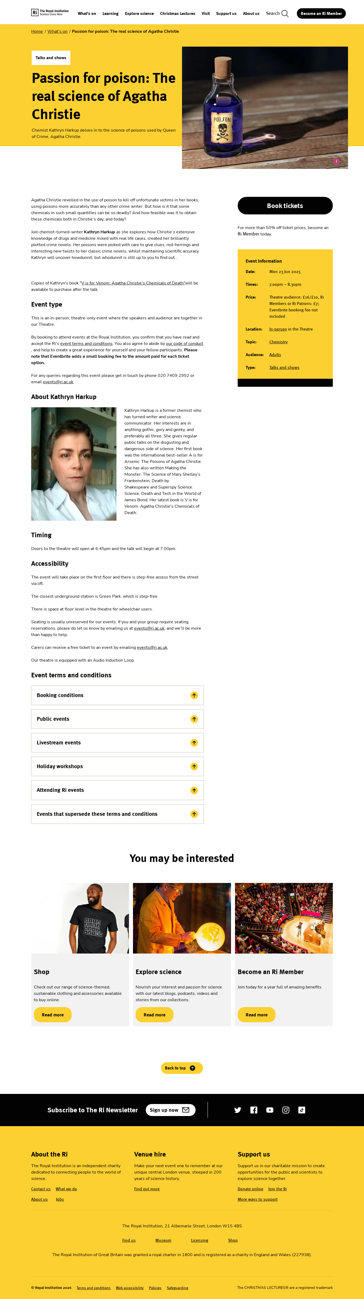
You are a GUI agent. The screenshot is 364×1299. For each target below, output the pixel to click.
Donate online (250, 1188)
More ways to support (258, 1199)
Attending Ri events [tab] (60, 790)
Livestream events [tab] (59, 742)
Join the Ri (277, 1188)
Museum (163, 1240)
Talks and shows (284, 367)
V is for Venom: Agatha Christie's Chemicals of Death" (133, 283)
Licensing (199, 1240)
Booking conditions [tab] (60, 695)
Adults (275, 354)
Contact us (41, 1188)
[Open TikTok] (302, 1110)
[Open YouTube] (270, 1110)
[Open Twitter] (238, 1110)
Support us (226, 13)
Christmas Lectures (177, 13)
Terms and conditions (94, 1288)
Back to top (175, 1067)
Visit (206, 13)
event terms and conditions (86, 344)
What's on (87, 13)
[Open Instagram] (286, 1110)
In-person (278, 329)
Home (37, 31)
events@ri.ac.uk (58, 382)
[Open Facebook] (254, 1110)
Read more (49, 1014)
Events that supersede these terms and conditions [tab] (97, 814)
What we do (66, 1188)
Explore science (139, 13)
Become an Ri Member (321, 13)
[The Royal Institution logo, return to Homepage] (54, 13)
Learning (111, 13)
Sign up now (164, 1110)
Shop (41, 972)
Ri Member (248, 233)
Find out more (147, 1188)
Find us (129, 1240)
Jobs (60, 1199)
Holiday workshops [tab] (60, 766)
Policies (155, 1288)
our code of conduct (184, 344)
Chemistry (278, 341)
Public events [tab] (53, 719)
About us (251, 13)
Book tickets (285, 206)
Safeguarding (177, 1288)
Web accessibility (130, 1288)
